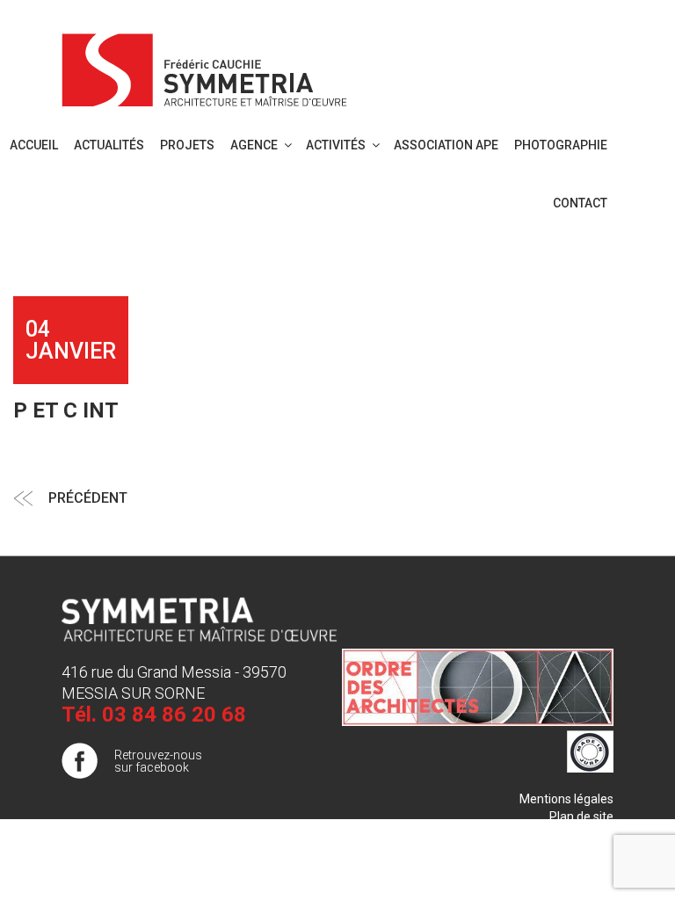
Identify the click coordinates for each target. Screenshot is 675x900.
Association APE (446, 145)
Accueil (34, 145)
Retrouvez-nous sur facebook (158, 761)
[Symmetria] (205, 67)
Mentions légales (566, 799)
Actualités (109, 145)
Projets (187, 145)
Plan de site (581, 816)
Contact (580, 203)
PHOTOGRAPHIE (560, 145)
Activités (336, 145)
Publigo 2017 (577, 834)
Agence (254, 145)
